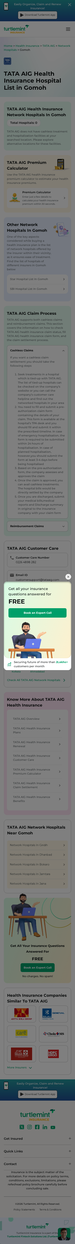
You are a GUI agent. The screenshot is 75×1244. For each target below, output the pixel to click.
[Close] (68, 577)
